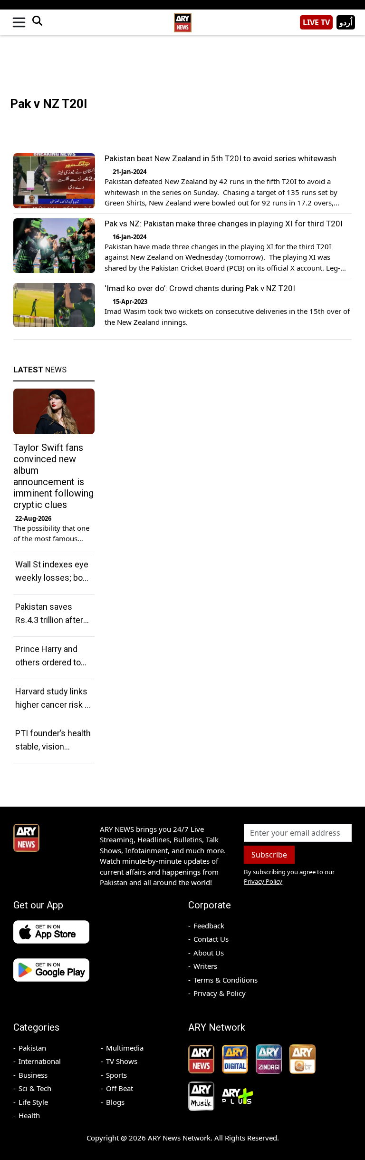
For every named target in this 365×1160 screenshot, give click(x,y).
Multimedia (125, 1048)
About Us (208, 952)
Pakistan (32, 1048)
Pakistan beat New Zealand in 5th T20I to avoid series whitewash (220, 158)
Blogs (115, 1102)
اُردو (345, 22)
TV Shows (121, 1061)
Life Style (33, 1102)
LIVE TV (316, 22)
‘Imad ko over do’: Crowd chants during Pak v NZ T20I (200, 288)
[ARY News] (182, 19)
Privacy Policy (263, 881)
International (40, 1061)
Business (33, 1075)
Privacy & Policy (219, 993)
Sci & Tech (35, 1088)
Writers (205, 966)
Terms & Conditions (225, 980)
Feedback (208, 925)
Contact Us (211, 939)
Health (29, 1115)
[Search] (37, 22)
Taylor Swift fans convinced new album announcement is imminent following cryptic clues (53, 476)
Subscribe (269, 854)
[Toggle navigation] (19, 22)
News (40, 369)
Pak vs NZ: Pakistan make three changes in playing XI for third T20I (224, 223)
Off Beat (119, 1088)
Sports (116, 1075)
